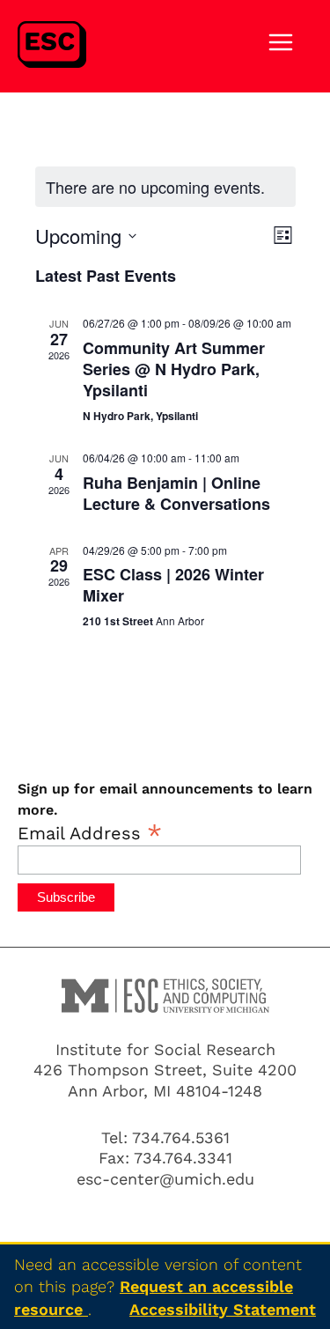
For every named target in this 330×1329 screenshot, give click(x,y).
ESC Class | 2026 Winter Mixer (173, 585)
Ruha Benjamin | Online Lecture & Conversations (176, 493)
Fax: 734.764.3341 (165, 1157)
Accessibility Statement (222, 1309)
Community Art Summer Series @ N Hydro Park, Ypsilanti (174, 369)
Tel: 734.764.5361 (165, 1137)
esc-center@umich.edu (165, 1179)
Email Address (90, 832)
